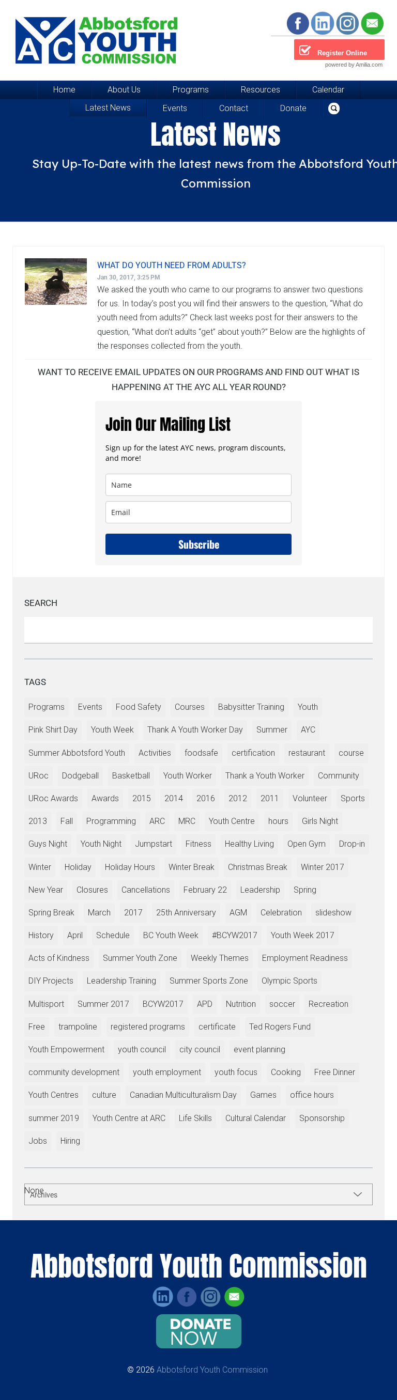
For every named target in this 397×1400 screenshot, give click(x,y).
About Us (124, 90)
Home (64, 90)
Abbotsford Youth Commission (212, 1370)
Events (175, 108)
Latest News (108, 108)
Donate (293, 108)
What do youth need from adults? (171, 265)
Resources (260, 90)
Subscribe (198, 544)
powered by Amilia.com (354, 64)
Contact (233, 108)
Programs (191, 90)
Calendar (328, 90)
